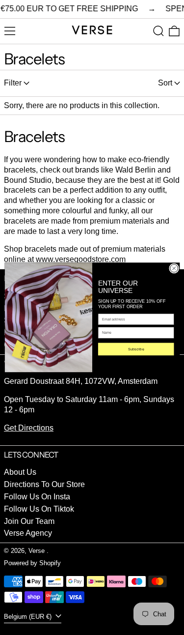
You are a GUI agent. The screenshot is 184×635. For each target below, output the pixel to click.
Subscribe (136, 349)
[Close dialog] (174, 268)
